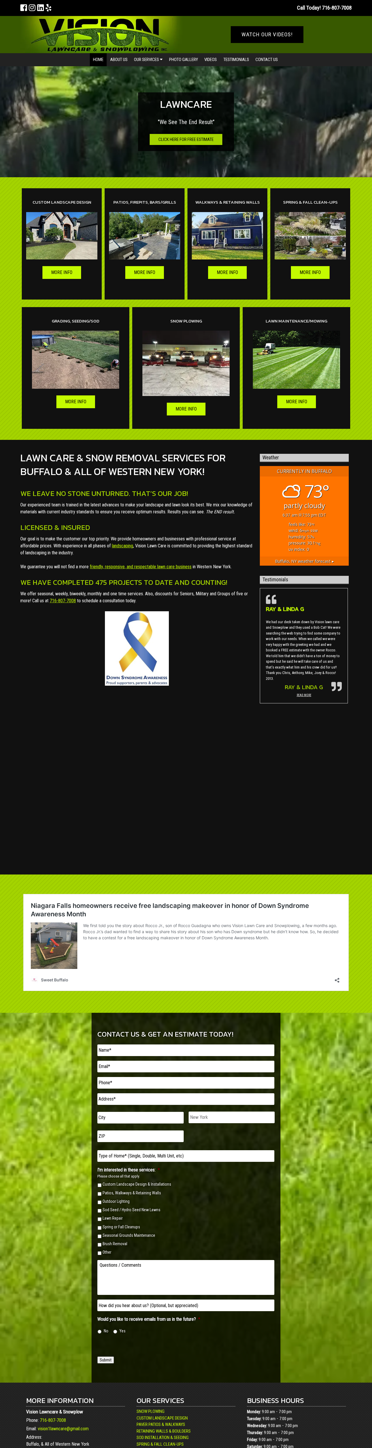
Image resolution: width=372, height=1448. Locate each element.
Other (107, 1252)
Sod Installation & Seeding (163, 1437)
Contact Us (266, 59)
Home (98, 59)
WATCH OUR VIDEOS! (267, 34)
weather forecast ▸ (304, 561)
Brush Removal (115, 1243)
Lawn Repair (113, 1218)
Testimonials (236, 59)
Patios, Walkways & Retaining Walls (132, 1193)
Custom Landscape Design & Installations (137, 1184)
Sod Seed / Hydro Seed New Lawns (131, 1209)
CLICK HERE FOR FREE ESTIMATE (186, 139)
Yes (122, 1331)
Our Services (147, 59)
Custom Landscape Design (162, 1418)
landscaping (122, 546)
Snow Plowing (150, 1411)
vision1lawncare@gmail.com (63, 1429)
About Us (119, 59)
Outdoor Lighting (116, 1201)
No (106, 1331)
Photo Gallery (183, 59)
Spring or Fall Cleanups (121, 1227)
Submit (106, 1360)
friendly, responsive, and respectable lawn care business (141, 566)
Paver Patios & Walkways (161, 1424)
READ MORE (304, 695)
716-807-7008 (63, 600)
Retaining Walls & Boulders (164, 1431)
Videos (210, 59)
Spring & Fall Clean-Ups (160, 1444)
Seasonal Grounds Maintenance (129, 1235)
